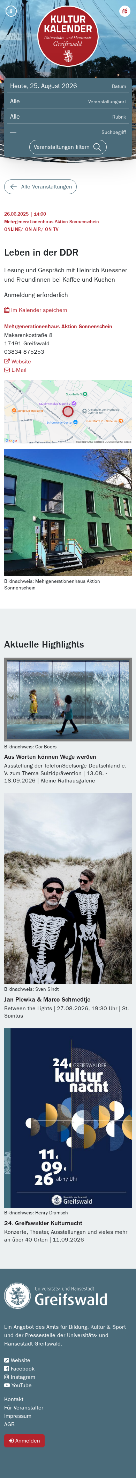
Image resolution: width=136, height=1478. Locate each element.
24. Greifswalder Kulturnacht (43, 1223)
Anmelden (27, 1441)
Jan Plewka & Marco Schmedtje (47, 1000)
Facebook (22, 1369)
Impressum (17, 1416)
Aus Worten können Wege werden (50, 757)
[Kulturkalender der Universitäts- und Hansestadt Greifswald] (68, 36)
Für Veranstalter (23, 1408)
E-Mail (18, 370)
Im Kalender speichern (38, 310)
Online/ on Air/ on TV (31, 229)
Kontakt (13, 1399)
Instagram (22, 1377)
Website (20, 361)
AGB (9, 1424)
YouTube (21, 1385)
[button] (124, 11)
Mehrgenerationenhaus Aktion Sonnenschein (51, 221)
